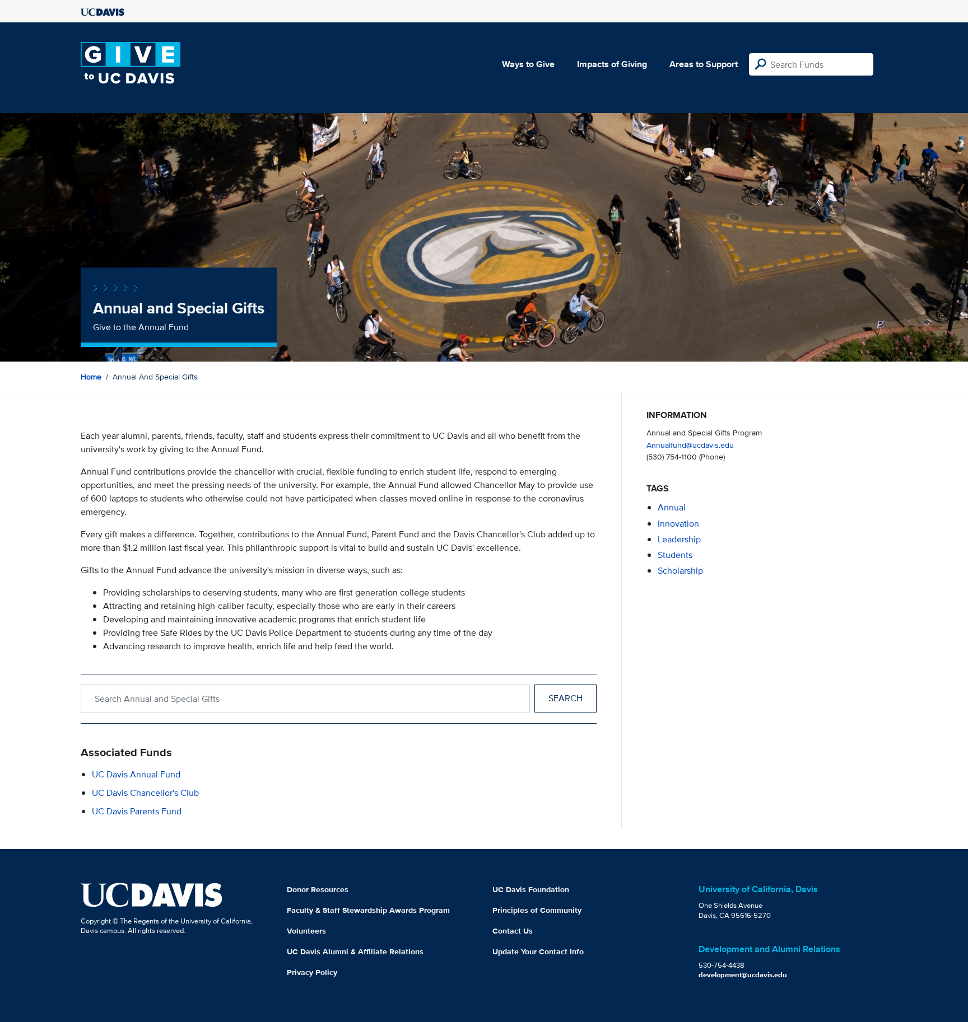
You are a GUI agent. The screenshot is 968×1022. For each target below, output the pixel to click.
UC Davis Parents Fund (137, 811)
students (675, 554)
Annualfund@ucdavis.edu (690, 445)
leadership (679, 539)
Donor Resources (317, 889)
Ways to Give (528, 64)
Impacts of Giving (612, 64)
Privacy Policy (312, 972)
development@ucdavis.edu (743, 974)
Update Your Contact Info (538, 951)
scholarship (680, 570)
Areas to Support (703, 64)
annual (672, 507)
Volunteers (306, 930)
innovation (678, 523)
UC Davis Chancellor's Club (145, 792)
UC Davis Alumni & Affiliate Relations (355, 951)
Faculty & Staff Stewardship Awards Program (368, 910)
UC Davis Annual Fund (136, 774)
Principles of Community (536, 910)
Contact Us (512, 930)
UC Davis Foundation (530, 889)
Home (91, 376)
